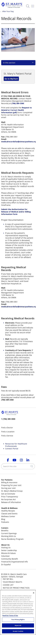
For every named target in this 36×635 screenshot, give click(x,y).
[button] (33, 5)
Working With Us (8, 536)
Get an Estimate (8, 494)
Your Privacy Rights (12, 582)
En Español (6, 564)
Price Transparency (9, 496)
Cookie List (8, 585)
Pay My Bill (8, 579)
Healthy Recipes (8, 510)
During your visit (8, 488)
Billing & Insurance (9, 482)
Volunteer (5, 556)
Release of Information (11, 502)
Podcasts (5, 522)
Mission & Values (8, 553)
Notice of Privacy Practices (16, 588)
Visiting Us (5, 547)
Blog (3, 519)
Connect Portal (11, 448)
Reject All (18, 625)
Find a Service (7, 435)
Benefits (4, 530)
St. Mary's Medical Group (12, 491)
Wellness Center (8, 516)
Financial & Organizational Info (14, 561)
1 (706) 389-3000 (8, 419)
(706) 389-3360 (17, 103)
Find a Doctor (7, 427)
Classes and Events (9, 513)
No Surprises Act (8, 499)
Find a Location (7, 431)
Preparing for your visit (11, 485)
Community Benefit (9, 559)
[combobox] (18, 466)
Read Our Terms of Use (10, 615)
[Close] (33, 593)
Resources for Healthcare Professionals (16, 444)
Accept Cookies (18, 631)
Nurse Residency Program (12, 539)
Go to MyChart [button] (11, 79)
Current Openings (9, 533)
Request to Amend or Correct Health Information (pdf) (16, 110)
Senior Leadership (9, 550)
